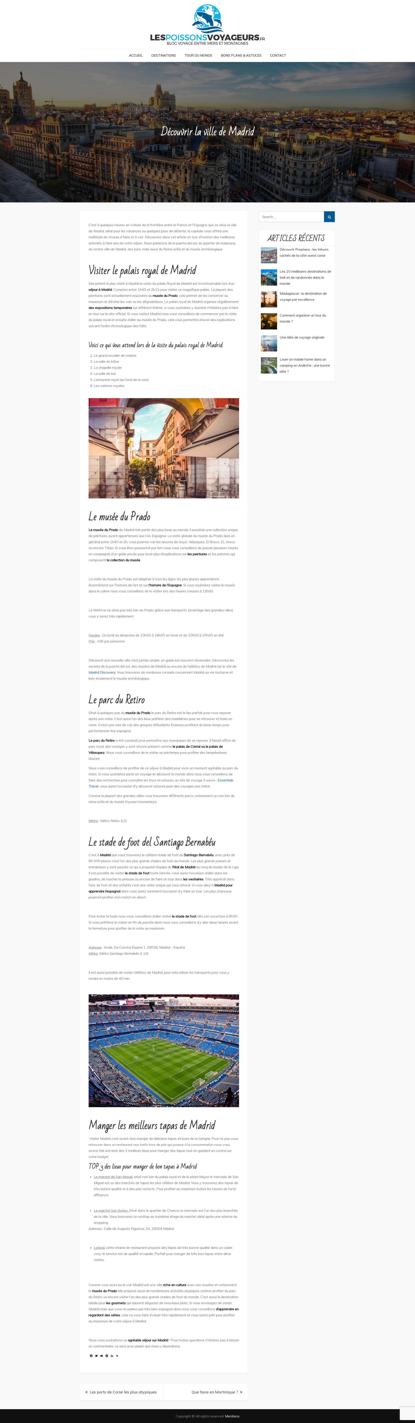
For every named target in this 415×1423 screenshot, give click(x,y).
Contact (278, 55)
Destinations (163, 55)
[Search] (329, 216)
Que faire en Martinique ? (215, 1392)
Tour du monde (198, 55)
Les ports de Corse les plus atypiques (123, 1392)
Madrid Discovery (102, 672)
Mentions (232, 1416)
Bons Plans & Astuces (241, 55)
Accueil (136, 55)
